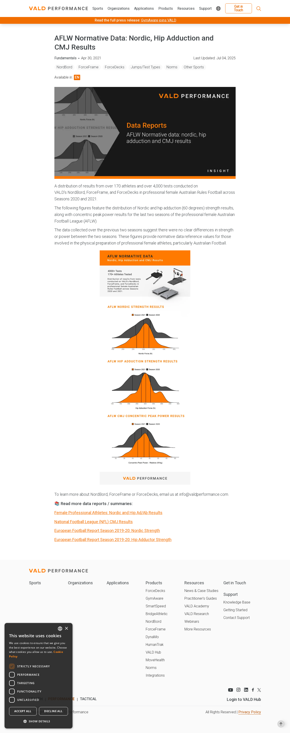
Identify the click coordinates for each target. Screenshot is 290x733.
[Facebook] (253, 690)
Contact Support (236, 618)
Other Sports (194, 67)
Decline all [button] (53, 711)
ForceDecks (114, 67)
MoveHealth (155, 660)
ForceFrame (89, 67)
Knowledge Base (236, 602)
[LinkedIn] (246, 690)
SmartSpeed (156, 606)
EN (77, 77)
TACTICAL (88, 699)
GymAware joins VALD (158, 20)
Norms (172, 67)
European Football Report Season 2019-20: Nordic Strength (107, 530)
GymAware (154, 598)
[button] (38, 721)
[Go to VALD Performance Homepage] (58, 8)
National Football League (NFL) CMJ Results (93, 521)
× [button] (66, 628)
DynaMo (152, 637)
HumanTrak (155, 644)
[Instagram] (238, 690)
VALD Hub (153, 652)
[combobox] (60, 628)
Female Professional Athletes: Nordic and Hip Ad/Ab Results (108, 512)
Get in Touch (238, 8)
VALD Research (196, 614)
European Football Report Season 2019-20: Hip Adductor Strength (113, 539)
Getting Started (235, 610)
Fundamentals (65, 58)
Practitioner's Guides (200, 598)
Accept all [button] (22, 711)
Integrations (155, 675)
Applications (144, 8)
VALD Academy (196, 606)
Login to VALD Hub (244, 699)
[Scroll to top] (281, 724)
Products (165, 8)
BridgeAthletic (157, 614)
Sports (97, 8)
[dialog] (38, 675)
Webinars (191, 621)
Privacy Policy (249, 712)
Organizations (119, 8)
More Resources (197, 629)
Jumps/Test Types (145, 67)
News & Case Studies (201, 591)
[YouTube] (230, 690)
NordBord (64, 67)
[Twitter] (259, 690)
